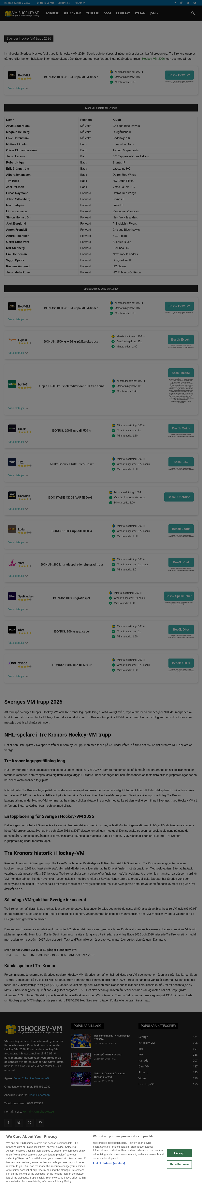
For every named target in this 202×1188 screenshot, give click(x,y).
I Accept (179, 1153)
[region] (101, 1159)
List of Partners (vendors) (109, 1163)
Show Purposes (179, 1164)
